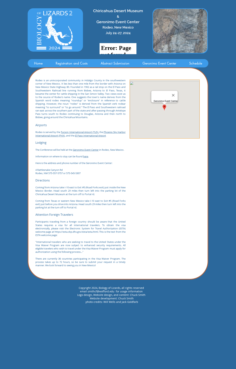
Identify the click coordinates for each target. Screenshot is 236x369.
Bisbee (39, 117)
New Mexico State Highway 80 (52, 87)
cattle (64, 93)
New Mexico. (53, 83)
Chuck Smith (126, 298)
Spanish (39, 100)
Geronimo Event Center (86, 149)
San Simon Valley (94, 93)
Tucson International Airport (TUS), (80, 132)
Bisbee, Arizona (92, 90)
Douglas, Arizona (93, 114)
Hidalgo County (93, 80)
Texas (119, 90)
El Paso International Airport (90, 135)
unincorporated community (65, 80)
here (85, 156)
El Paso (110, 90)
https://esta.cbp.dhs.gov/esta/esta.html (76, 231)
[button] (180, 30)
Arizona (118, 83)
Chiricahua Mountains (75, 117)
